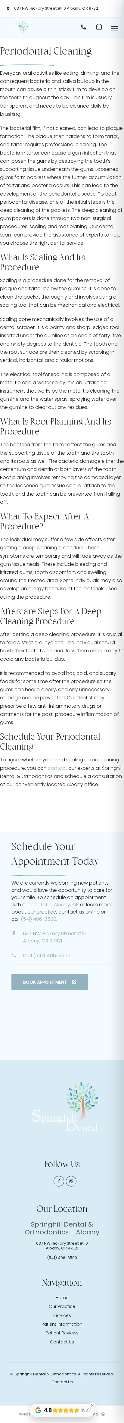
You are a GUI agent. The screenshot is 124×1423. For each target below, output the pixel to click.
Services (62, 1315)
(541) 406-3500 (38, 919)
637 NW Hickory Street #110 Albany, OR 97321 (56, 8)
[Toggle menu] (114, 29)
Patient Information (62, 1324)
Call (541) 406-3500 (46, 955)
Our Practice (62, 1306)
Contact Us (62, 1342)
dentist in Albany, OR (55, 904)
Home (62, 1298)
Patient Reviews (62, 1333)
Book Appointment (45, 982)
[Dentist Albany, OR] (17, 36)
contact (57, 768)
